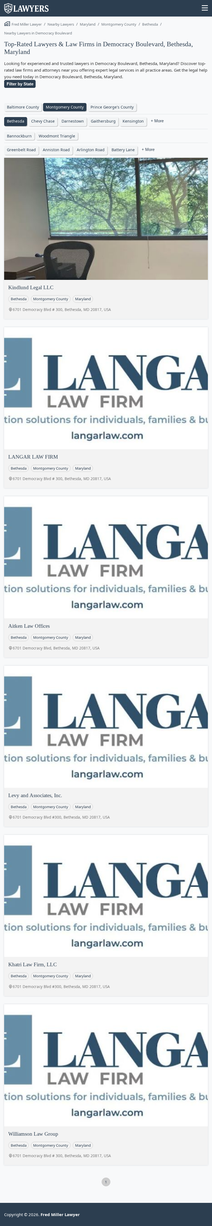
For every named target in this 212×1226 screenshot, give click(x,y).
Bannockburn (19, 136)
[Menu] (205, 8)
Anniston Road (56, 149)
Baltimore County (23, 107)
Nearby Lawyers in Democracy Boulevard (38, 33)
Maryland (88, 24)
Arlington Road (91, 149)
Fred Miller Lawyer (27, 24)
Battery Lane (123, 149)
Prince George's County (112, 107)
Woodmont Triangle (57, 136)
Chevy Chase (43, 121)
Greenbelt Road (21, 149)
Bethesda (150, 24)
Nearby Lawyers (60, 24)
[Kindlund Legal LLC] (106, 219)
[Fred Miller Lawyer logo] (26, 11)
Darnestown (73, 121)
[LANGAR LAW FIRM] (106, 388)
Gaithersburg (103, 121)
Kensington (133, 121)
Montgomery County (118, 24)
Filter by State (20, 84)
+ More (157, 120)
